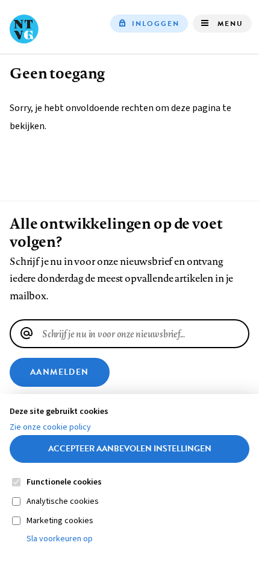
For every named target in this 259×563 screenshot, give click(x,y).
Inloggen (155, 23)
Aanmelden (59, 372)
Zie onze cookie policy (50, 427)
